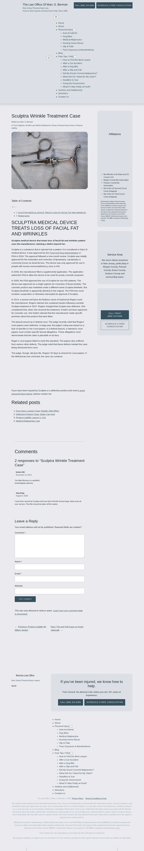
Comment (20, 532)
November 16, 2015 (24, 475)
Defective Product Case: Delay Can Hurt (35, 414)
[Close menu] (56, 17)
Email (18, 573)
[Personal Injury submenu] (74, 30)
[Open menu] (49, 58)
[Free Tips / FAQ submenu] (75, 57)
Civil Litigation (19, 125)
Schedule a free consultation (115, 325)
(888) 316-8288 (77, 847)
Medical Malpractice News (46, 125)
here (103, 220)
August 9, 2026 (22, 496)
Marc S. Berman (26, 122)
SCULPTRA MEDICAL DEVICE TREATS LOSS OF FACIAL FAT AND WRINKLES (52, 213)
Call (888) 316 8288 (84, 5)
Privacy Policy (77, 798)
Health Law (30, 125)
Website (19, 586)
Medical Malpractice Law (28, 421)
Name (18, 561)
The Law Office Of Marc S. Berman (45, 4)
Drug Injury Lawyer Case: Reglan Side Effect (37, 411)
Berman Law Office (25, 675)
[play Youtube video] (28, 694)
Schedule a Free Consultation (114, 5)
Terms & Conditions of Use (96, 798)
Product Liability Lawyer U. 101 (31, 417)
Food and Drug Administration (64, 253)
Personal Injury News (66, 125)
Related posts (24, 216)
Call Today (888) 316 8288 (115, 314)
